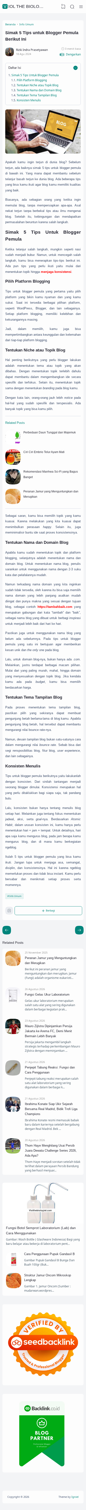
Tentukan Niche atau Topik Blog (37, 85)
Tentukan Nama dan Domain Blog (39, 90)
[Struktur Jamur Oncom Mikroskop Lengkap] (13, 1287)
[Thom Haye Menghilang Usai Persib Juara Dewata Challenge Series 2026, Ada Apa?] (13, 1152)
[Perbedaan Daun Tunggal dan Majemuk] (13, 444)
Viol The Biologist (26, 6)
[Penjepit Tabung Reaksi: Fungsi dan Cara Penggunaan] (13, 1075)
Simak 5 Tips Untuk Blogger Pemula (35, 75)
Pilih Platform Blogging (32, 80)
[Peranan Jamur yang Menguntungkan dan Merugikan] (13, 503)
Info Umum (15, 896)
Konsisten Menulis (29, 100)
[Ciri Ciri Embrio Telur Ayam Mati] (13, 464)
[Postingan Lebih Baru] (79, 930)
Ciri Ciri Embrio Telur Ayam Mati (43, 452)
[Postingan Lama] (6, 930)
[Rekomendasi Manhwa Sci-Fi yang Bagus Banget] (13, 483)
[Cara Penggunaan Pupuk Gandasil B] (13, 1266)
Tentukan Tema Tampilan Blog (37, 95)
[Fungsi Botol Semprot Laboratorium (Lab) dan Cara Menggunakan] (43, 1222)
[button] (70, 54)
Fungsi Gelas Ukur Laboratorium (47, 994)
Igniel (75, 1497)
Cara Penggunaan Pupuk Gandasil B (49, 1254)
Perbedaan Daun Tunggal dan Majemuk (49, 432)
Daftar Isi (14, 68)
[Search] (72, 6)
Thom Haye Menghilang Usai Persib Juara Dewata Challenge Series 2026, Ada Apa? (51, 1150)
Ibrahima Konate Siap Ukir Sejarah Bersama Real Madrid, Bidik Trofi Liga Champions (51, 1109)
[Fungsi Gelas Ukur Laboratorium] (13, 1001)
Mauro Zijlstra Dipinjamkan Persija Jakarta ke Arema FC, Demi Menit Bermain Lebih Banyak (48, 1031)
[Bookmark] (9, 911)
